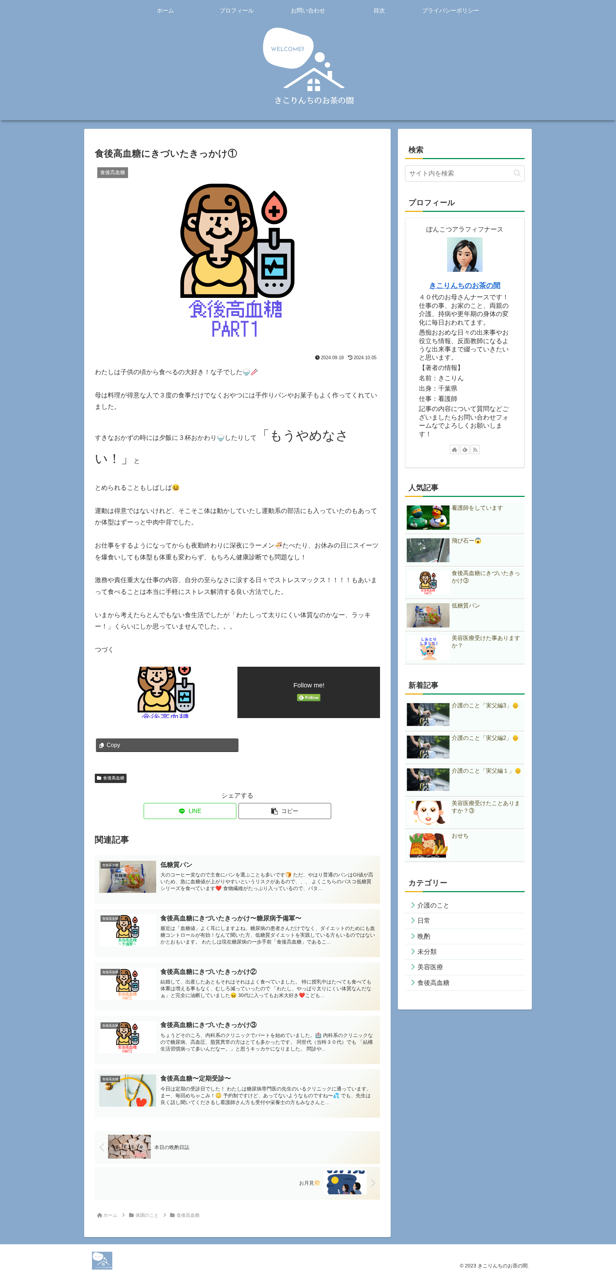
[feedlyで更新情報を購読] (464, 449)
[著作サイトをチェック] (454, 449)
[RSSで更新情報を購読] (475, 449)
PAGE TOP (595, 1232)
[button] (284, 811)
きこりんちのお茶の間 (464, 285)
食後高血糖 (113, 778)
